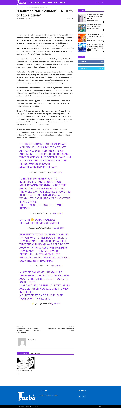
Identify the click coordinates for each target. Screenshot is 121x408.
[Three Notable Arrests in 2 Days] (25, 363)
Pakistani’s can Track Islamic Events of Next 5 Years (61, 329)
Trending (37, 2)
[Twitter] (99, 2)
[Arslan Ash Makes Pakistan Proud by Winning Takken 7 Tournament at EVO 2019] (82, 47)
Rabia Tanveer (95, 28)
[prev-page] (18, 374)
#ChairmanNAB (42, 260)
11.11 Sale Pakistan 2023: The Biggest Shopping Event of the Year (95, 36)
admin (96, 20)
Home (18, 7)
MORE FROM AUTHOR (35, 353)
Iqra (94, 40)
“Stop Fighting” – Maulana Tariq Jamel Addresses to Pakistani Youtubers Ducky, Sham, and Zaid (29, 330)
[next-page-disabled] (20, 374)
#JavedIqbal (27, 272)
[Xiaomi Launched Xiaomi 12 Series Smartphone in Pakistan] (82, 18)
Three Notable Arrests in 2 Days (24, 370)
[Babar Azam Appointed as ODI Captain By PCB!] (82, 28)
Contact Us (101, 406)
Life (44, 2)
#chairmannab (45, 219)
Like (102, 61)
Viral (30, 2)
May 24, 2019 (58, 213)
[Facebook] (96, 2)
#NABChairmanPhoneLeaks (38, 167)
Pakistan (89, 40)
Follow (101, 65)
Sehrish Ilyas (21, 18)
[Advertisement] (45, 29)
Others (49, 2)
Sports (89, 28)
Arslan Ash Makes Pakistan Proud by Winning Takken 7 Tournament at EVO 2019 (95, 46)
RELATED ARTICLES (23, 353)
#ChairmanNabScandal (35, 185)
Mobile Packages (59, 2)
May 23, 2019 (57, 172)
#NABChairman (39, 163)
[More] (84, 318)
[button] (102, 2)
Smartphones (90, 20)
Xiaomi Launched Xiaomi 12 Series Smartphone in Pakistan (95, 16)
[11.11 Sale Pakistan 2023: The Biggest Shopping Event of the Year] (82, 38)
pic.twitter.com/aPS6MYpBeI (39, 223)
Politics (22, 7)
